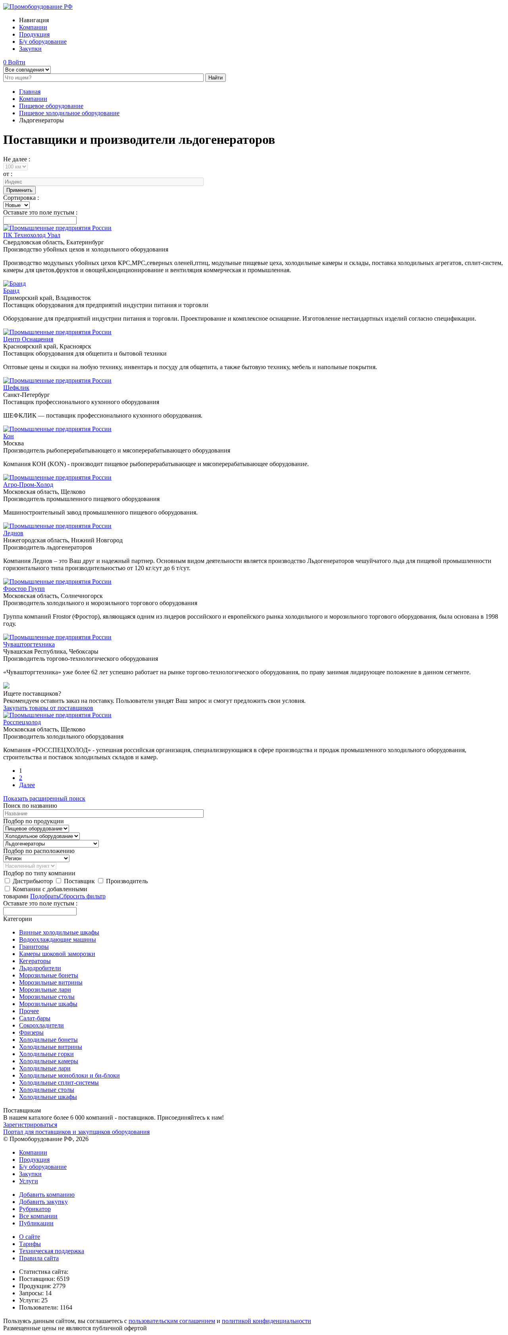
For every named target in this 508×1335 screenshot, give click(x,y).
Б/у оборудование (43, 41)
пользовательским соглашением (172, 1321)
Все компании (38, 1216)
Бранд (11, 290)
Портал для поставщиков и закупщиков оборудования (76, 1131)
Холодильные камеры (48, 1061)
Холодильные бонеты (48, 1039)
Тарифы (30, 1243)
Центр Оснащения (28, 339)
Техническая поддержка (51, 1251)
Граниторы (34, 946)
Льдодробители (40, 968)
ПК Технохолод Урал (31, 235)
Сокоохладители (41, 1025)
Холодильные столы (46, 1089)
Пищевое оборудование (51, 106)
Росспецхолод (22, 722)
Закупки (30, 48)
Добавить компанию (47, 1194)
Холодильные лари (45, 1068)
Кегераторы (35, 961)
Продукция (34, 34)
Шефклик (16, 387)
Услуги (28, 1181)
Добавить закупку (43, 1201)
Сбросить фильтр (82, 896)
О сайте (29, 1236)
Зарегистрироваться (30, 1124)
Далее (27, 785)
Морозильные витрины (51, 982)
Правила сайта (39, 1258)
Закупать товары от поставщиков (48, 707)
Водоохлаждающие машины (57, 939)
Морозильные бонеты (48, 975)
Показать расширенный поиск (44, 798)
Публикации (36, 1223)
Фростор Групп (24, 588)
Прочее (29, 1011)
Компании (33, 27)
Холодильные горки (46, 1054)
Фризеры (31, 1032)
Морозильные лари (45, 989)
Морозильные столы (47, 996)
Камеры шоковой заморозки (57, 953)
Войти (16, 62)
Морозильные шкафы (48, 1003)
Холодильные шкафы (48, 1096)
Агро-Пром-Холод (28, 484)
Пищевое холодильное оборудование (69, 113)
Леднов (13, 533)
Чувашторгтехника (29, 644)
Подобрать (44, 896)
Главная (29, 91)
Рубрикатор (35, 1208)
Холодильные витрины (50, 1046)
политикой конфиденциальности (266, 1321)
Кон (8, 436)
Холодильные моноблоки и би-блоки (69, 1075)
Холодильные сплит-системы (59, 1082)
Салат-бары (34, 1018)
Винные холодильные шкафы (59, 932)
